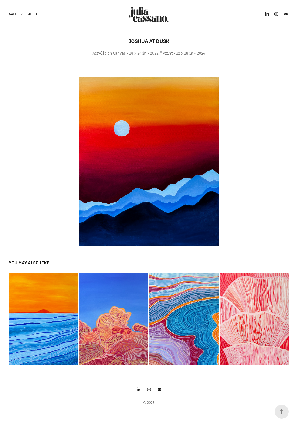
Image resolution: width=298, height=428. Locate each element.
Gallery (16, 13)
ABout (33, 13)
